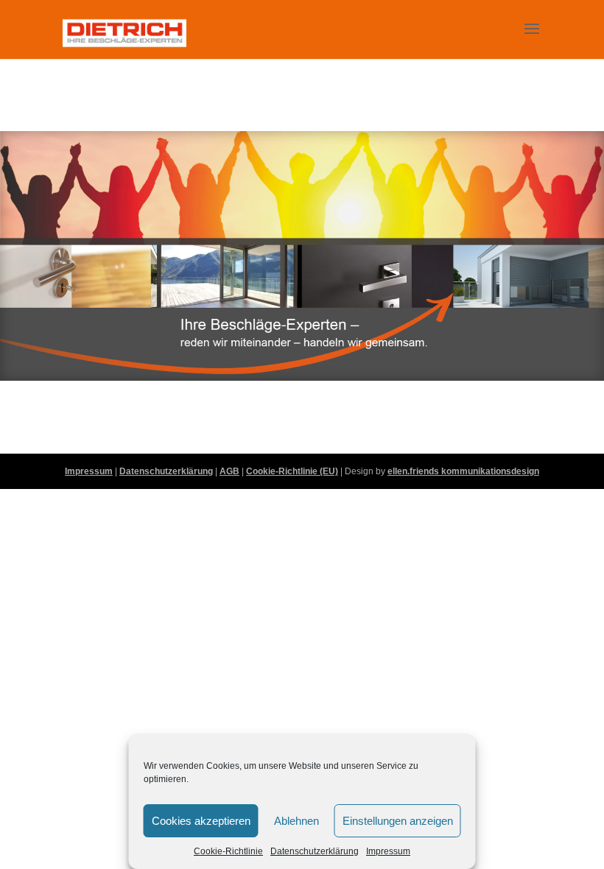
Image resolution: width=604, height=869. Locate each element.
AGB (229, 471)
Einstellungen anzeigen (398, 821)
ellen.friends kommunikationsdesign (463, 471)
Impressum (388, 851)
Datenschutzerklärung (314, 851)
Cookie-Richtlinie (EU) (292, 471)
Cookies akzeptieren (201, 821)
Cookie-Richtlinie (228, 851)
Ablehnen (296, 821)
